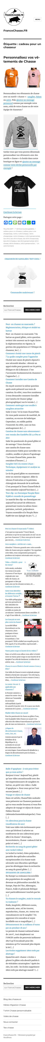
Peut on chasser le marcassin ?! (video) (19, 529)
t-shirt (15, 234)
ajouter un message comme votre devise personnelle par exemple (21, 164)
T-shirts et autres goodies (24, 229)
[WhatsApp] (29, 222)
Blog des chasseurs (12, 999)
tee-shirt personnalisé (26, 241)
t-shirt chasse (23, 234)
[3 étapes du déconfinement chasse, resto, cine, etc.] (33, 736)
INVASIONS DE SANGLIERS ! (19, 872)
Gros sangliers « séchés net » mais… (18, 544)
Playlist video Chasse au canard (16, 713)
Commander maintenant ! (22, 292)
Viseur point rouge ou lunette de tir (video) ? (21, 651)
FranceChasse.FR (15, 30)
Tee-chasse (8, 1028)
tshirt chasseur (14, 243)
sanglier (31, 97)
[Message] (15, 222)
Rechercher (8, 306)
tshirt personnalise (28, 243)
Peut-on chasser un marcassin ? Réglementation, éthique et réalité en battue (23, 327)
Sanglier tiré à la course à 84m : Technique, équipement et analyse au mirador (23, 467)
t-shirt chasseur (19, 236)
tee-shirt (6, 238)
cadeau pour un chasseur (12, 231)
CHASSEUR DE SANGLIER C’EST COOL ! (22, 259)
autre (8, 100)
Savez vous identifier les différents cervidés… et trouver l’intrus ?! (14, 593)
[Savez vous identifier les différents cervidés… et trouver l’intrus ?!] (33, 599)
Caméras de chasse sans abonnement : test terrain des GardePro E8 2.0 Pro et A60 (23, 434)
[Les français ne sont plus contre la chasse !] (33, 627)
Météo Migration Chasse (14, 1005)
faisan (39, 97)
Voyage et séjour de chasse (18, 795)
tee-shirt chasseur (10, 241)
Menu (37, 19)
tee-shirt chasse (16, 238)
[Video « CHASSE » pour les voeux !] (33, 570)
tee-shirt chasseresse (31, 238)
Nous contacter (10, 1022)
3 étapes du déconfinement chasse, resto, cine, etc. (14, 731)
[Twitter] (10, 222)
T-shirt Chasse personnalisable (17, 1011)
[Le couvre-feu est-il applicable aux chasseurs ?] (33, 692)
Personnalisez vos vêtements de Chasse (21, 59)
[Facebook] (5, 222)
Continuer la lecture (12, 212)
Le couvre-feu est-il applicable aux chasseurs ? (12, 687)
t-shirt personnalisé (32, 236)
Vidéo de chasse (10, 1016)
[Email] (19, 222)
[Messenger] (24, 222)
